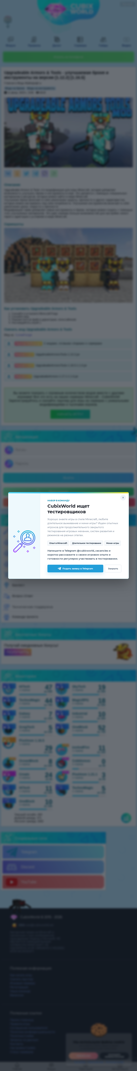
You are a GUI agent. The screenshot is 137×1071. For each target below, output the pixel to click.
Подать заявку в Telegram (77, 568)
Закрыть (113, 568)
